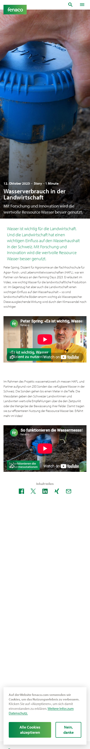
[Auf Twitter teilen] (33, 491)
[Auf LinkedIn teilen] (45, 491)
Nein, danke (68, 730)
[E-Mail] (68, 491)
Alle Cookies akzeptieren (29, 730)
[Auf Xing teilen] (56, 491)
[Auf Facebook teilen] (21, 491)
